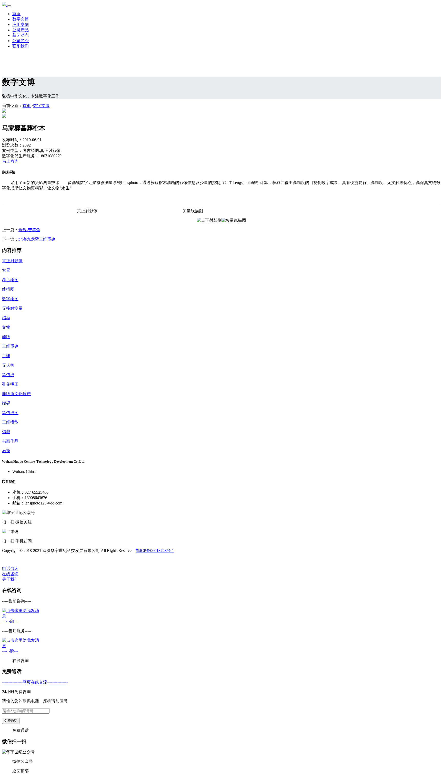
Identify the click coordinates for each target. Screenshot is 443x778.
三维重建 (10, 346)
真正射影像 (12, 261)
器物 (6, 337)
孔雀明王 (10, 384)
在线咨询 (10, 574)
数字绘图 (10, 299)
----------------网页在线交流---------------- (35, 682)
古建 (6, 356)
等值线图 (10, 413)
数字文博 (20, 19)
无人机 (8, 365)
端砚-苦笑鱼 (29, 230)
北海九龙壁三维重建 (36, 239)
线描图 (8, 289)
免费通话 (10, 721)
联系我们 (20, 46)
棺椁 (6, 318)
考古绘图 (10, 280)
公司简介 (20, 40)
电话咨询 (10, 568)
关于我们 (10, 579)
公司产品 (20, 30)
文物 (6, 327)
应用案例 (20, 24)
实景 (6, 270)
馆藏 (6, 432)
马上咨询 (10, 161)
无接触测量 (12, 308)
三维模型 (10, 422)
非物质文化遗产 (16, 394)
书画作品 (10, 441)
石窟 (6, 451)
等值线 (8, 375)
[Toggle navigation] (9, 6)
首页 (16, 14)
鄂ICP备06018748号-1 (155, 550)
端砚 (6, 403)
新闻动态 (20, 35)
